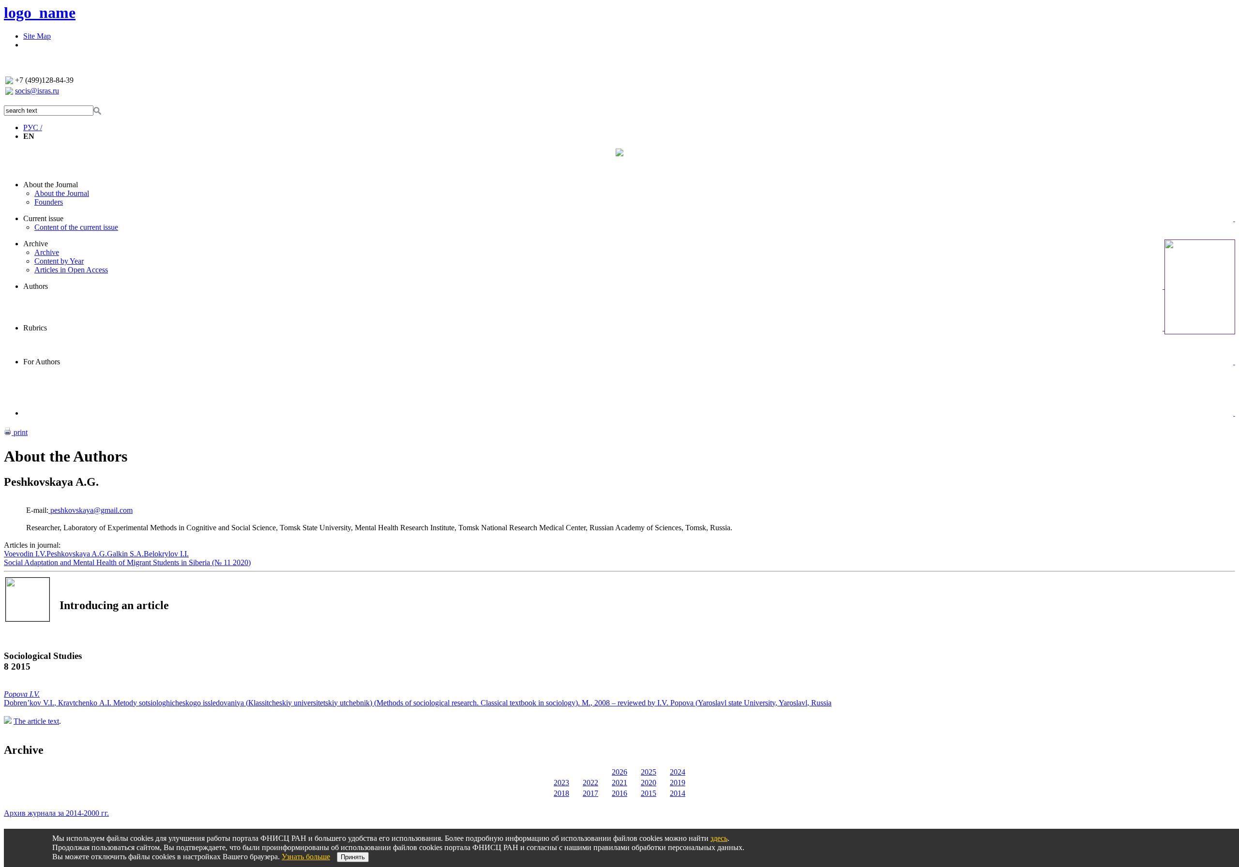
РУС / (32, 127)
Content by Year (59, 261)
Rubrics (35, 328)
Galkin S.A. (125, 554)
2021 (619, 782)
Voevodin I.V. (25, 554)
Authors (35, 286)
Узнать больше (306, 856)
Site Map (37, 36)
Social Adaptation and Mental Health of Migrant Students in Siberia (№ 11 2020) (127, 562)
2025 (648, 772)
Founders (48, 202)
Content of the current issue (76, 227)
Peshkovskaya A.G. (76, 554)
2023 (561, 782)
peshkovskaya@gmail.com (90, 510)
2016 (619, 793)
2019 (677, 782)
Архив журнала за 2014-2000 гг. (56, 813)
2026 (619, 772)
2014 (677, 793)
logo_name (40, 12)
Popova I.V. (22, 694)
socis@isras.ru (37, 91)
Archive (35, 243)
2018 (561, 793)
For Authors (41, 362)
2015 (648, 793)
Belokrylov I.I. (166, 554)
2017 (590, 793)
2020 (648, 782)
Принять (353, 857)
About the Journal (50, 184)
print (20, 432)
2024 (677, 772)
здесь (718, 838)
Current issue (43, 218)
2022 (590, 782)
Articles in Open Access (71, 270)
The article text (36, 721)
